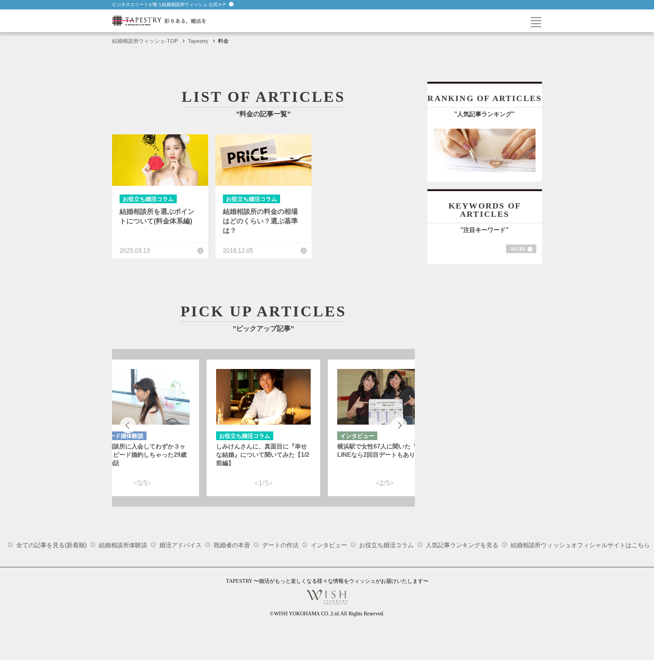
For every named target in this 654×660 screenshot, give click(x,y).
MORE (521, 249)
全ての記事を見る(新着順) (51, 545)
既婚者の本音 (232, 545)
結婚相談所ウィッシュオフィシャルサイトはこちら (580, 545)
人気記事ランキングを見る (462, 545)
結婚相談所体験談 (123, 545)
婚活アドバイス (180, 545)
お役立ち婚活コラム (386, 545)
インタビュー (329, 545)
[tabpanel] (263, 428)
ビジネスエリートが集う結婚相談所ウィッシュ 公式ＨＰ (169, 4)
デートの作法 (280, 545)
